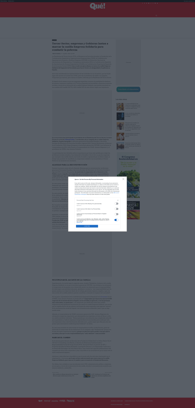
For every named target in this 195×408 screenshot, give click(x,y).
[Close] (123, 179)
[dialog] (97, 204)
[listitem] (97, 200)
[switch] (116, 204)
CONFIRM (87, 226)
